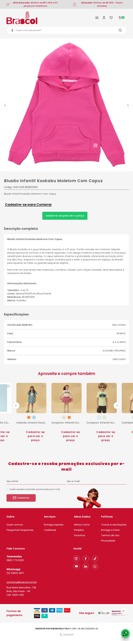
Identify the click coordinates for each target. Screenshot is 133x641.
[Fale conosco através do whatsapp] (125, 633)
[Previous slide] (16, 405)
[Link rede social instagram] (76, 558)
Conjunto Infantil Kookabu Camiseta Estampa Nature (101, 423)
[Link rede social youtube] (76, 566)
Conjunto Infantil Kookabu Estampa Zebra (66, 423)
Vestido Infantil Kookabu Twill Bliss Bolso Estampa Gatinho (31, 423)
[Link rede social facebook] (86, 558)
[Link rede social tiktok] (95, 558)
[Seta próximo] (127, 105)
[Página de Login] (104, 17)
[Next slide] (117, 405)
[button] (124, 611)
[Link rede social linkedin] (86, 566)
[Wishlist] (111, 17)
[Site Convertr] (66, 634)
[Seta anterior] (5, 105)
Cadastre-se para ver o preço (65, 215)
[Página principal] (21, 17)
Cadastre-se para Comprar (28, 204)
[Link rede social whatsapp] (95, 566)
